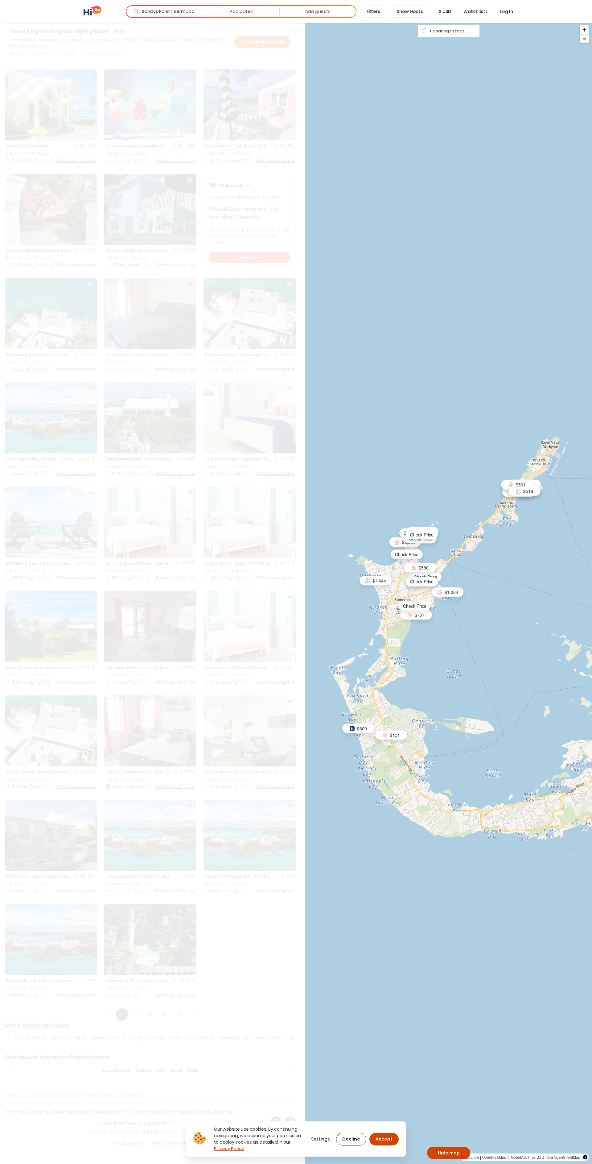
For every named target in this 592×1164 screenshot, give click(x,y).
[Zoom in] (584, 29)
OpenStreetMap (567, 1157)
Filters (373, 11)
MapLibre (471, 1157)
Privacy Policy (229, 1148)
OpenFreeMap (494, 1157)
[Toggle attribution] (585, 1157)
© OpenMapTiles (521, 1157)
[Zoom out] (584, 38)
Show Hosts (410, 11)
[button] (445, 11)
